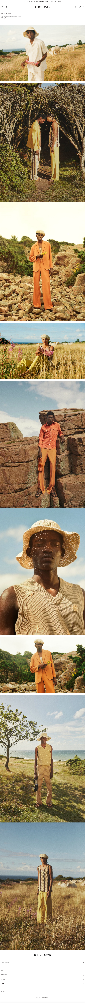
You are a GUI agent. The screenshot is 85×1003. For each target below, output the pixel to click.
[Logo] (42, 7)
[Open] (1, 7)
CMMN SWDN (44, 997)
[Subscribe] (83, 962)
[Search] (7, 7)
